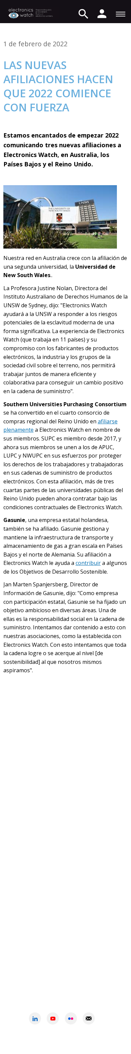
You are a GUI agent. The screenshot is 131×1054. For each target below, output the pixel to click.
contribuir (88, 563)
